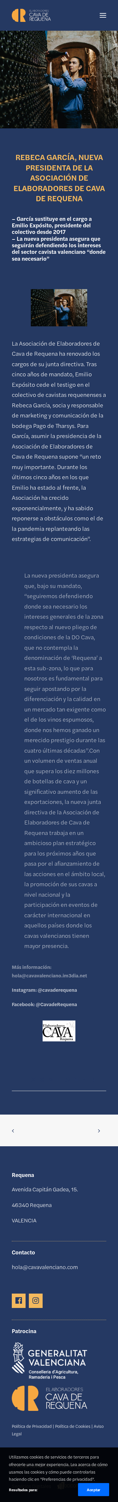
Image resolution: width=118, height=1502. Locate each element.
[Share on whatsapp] (67, 1080)
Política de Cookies (72, 1426)
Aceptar (93, 1490)
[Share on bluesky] (76, 1080)
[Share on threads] (42, 1080)
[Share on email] (93, 1080)
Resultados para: (23, 1490)
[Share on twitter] (33, 1080)
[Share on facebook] (25, 1080)
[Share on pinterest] (50, 1080)
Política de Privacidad (32, 1426)
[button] (103, 15)
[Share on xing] (84, 1080)
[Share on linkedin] (59, 1080)
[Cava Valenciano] (31, 15)
